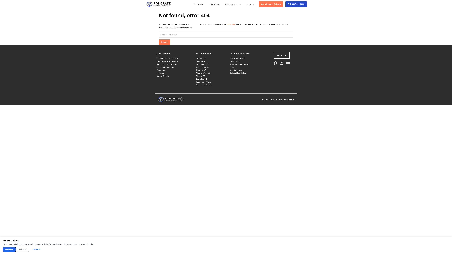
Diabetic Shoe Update (238, 73)
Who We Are (215, 4)
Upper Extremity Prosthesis (167, 64)
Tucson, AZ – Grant (203, 82)
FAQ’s (232, 67)
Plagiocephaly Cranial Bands (167, 61)
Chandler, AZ (201, 61)
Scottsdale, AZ (201, 79)
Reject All (23, 249)
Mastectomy (161, 70)
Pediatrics (160, 73)
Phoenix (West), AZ (203, 73)
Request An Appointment (239, 64)
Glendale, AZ (201, 70)
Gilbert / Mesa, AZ (203, 67)
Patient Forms (235, 61)
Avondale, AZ (201, 58)
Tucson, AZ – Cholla (203, 85)
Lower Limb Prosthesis (165, 67)
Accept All (9, 249)
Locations (250, 4)
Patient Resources (233, 4)
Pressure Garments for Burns (167, 58)
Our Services (199, 4)
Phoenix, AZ (200, 76)
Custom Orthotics (163, 76)
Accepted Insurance (237, 58)
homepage (231, 24)
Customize (36, 249)
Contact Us (281, 55)
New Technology (236, 70)
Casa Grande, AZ (202, 64)
